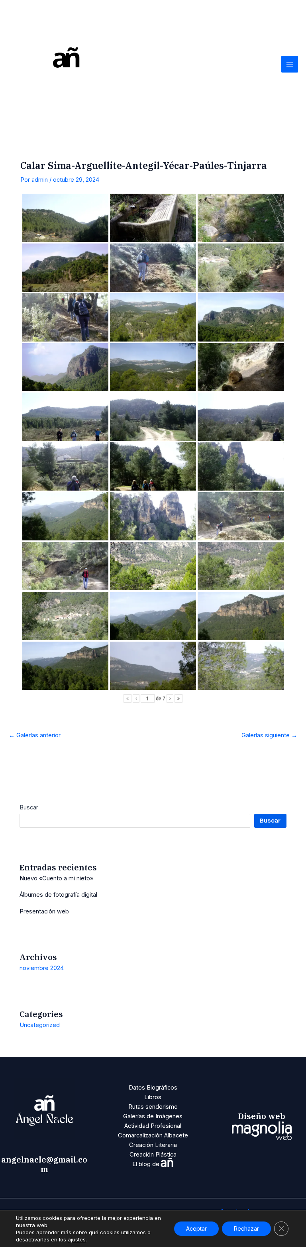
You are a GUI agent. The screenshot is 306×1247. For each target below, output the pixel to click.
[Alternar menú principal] (289, 64)
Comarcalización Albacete (153, 1135)
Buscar (29, 807)
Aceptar (196, 1228)
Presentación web (44, 911)
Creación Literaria (153, 1145)
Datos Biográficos (153, 1087)
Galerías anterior (35, 735)
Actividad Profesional (152, 1125)
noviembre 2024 (42, 968)
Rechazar (246, 1228)
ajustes (77, 1239)
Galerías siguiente (269, 735)
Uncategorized (40, 1025)
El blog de (153, 1164)
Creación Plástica (153, 1154)
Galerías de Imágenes (152, 1116)
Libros (152, 1097)
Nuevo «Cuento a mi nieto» (56, 878)
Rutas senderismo (153, 1106)
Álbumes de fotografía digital (58, 894)
